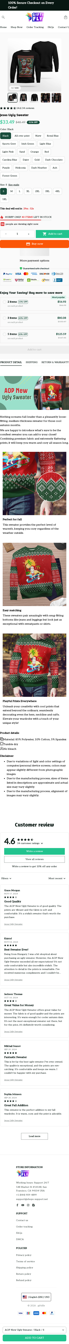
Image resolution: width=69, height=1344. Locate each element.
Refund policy (23, 1280)
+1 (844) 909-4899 (26, 1194)
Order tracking (24, 1226)
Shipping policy (24, 1267)
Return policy (23, 1274)
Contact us (22, 1220)
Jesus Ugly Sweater (13, 924)
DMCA (20, 1239)
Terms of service (25, 1261)
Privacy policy (23, 1255)
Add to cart (34, 1338)
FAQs (19, 1233)
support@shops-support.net (32, 1199)
